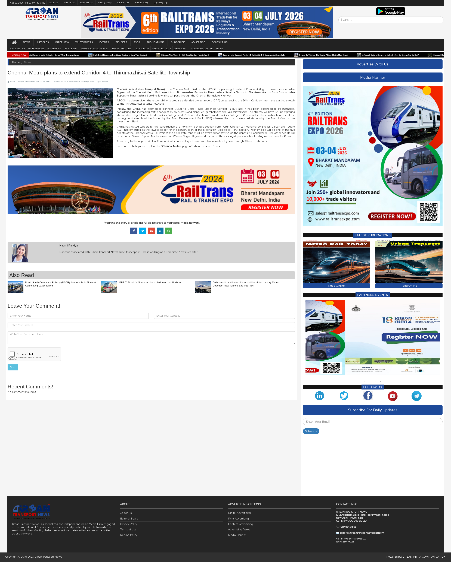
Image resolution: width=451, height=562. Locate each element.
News (26, 42)
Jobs (137, 42)
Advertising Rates (239, 529)
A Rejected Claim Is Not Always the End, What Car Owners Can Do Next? (349, 55)
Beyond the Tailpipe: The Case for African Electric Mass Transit (282, 55)
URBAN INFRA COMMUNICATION (424, 556)
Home (16, 62)
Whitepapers (84, 42)
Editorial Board (129, 518)
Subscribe (311, 431)
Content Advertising (240, 524)
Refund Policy (141, 2)
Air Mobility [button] (71, 48)
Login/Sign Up (161, 2)
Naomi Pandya (17, 81)
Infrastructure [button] (121, 48)
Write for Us (69, 2)
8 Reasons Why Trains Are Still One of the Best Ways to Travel (144, 55)
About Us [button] (53, 2)
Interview (62, 42)
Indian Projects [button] (161, 48)
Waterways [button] (54, 48)
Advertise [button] (198, 42)
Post (13, 367)
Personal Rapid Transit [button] (95, 48)
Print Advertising (238, 518)
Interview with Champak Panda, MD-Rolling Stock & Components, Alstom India (213, 55)
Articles (43, 42)
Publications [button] (155, 42)
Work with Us (86, 2)
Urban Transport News (48, 556)
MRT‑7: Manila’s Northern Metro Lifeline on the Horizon (150, 282)
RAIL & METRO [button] (17, 48)
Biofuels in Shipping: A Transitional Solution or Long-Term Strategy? (79, 55)
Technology (141, 48)
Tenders (121, 42)
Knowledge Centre (201, 48)
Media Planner (237, 535)
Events (104, 42)
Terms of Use (123, 2)
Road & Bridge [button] (36, 48)
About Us (126, 513)
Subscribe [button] (178, 42)
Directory (180, 48)
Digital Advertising (239, 513)
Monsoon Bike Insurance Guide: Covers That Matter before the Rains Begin (421, 55)
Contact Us (219, 42)
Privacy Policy (105, 2)
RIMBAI (219, 48)
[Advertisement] (373, 466)
